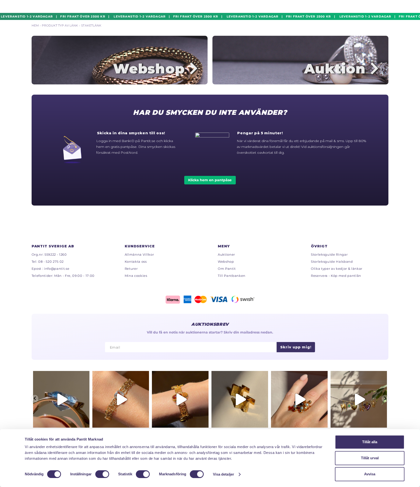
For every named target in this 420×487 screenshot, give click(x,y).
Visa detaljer (223, 474)
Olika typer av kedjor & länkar (336, 269)
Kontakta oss (136, 261)
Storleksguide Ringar (329, 254)
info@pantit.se (56, 269)
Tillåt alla (369, 442)
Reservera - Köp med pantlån (336, 276)
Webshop (226, 261)
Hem (35, 25)
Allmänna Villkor (139, 254)
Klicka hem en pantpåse (210, 180)
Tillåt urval (370, 458)
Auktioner (226, 254)
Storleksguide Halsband (332, 261)
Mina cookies (136, 276)
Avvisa (369, 474)
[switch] (102, 474)
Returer (131, 269)
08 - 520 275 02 (51, 261)
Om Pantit (227, 269)
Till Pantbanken (231, 276)
